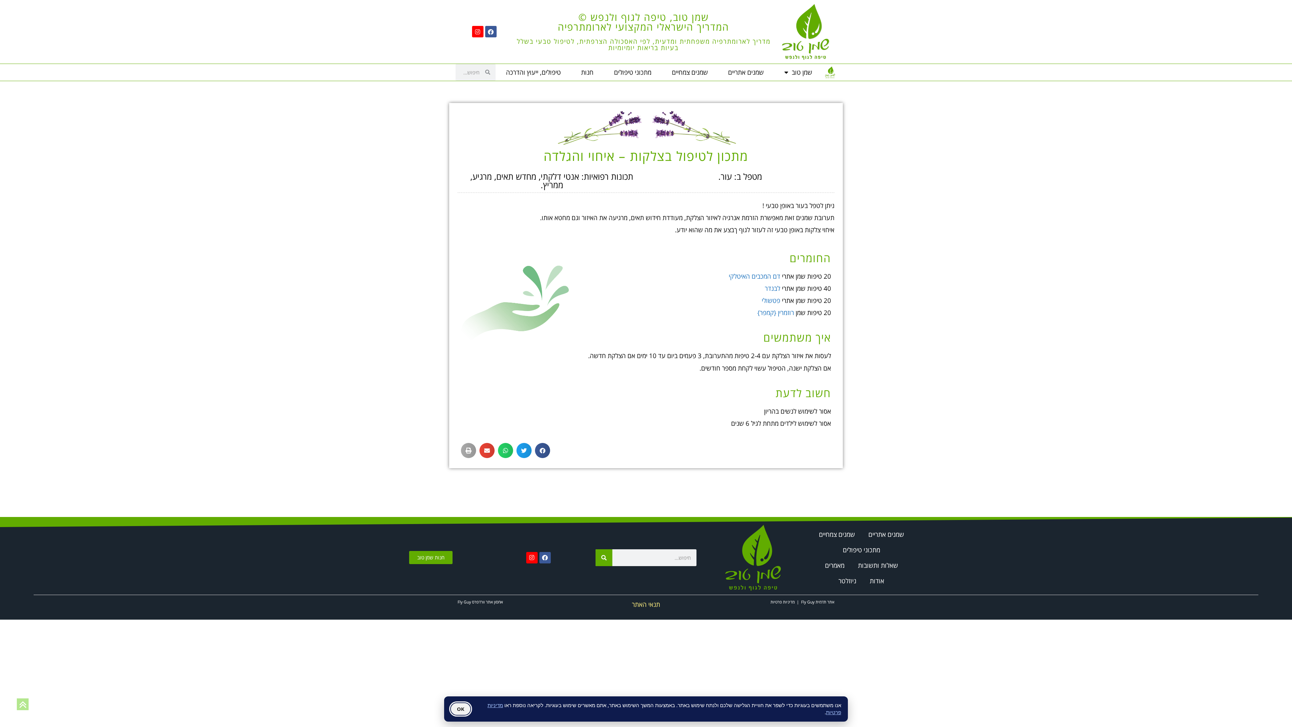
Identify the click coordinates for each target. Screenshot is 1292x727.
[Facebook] (491, 31)
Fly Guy (808, 602)
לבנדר (772, 288)
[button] (542, 450)
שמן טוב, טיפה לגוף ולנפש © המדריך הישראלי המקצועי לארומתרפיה (643, 21)
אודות (877, 581)
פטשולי (771, 300)
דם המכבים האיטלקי (754, 276)
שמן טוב (802, 72)
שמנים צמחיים (690, 72)
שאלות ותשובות (878, 565)
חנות (587, 72)
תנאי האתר (646, 604)
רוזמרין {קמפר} (775, 312)
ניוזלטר (847, 581)
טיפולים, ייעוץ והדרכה (533, 72)
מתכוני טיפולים (632, 72)
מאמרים (835, 565)
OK (460, 708)
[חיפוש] (604, 557)
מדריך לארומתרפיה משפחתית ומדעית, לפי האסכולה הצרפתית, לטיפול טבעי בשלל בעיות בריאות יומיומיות (643, 44)
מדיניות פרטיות (782, 602)
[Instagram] (477, 31)
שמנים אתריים (746, 72)
